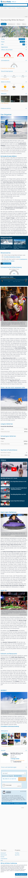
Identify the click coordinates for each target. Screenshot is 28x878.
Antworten (7, 803)
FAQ (2, 860)
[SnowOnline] (6, 1)
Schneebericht (11, 24)
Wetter (18, 24)
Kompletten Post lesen (19, 803)
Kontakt (2, 856)
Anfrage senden (15, 758)
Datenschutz (4, 855)
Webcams (24, 24)
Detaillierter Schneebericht (8, 68)
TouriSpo (17, 853)
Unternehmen (4, 858)
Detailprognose (5, 78)
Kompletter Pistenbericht (8, 57)
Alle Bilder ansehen (7, 746)
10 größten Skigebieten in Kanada (12, 256)
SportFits (17, 855)
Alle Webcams (5, 103)
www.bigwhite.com (19, 760)
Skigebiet (3, 24)
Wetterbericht (5, 90)
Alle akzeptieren (21, 874)
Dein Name (5, 773)
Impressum (3, 853)
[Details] (7, 241)
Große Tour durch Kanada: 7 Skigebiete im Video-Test (19, 247)
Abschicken (22, 779)
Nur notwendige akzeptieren (21, 876)
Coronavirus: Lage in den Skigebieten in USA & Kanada (6, 247)
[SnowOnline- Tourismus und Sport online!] (2, 7)
